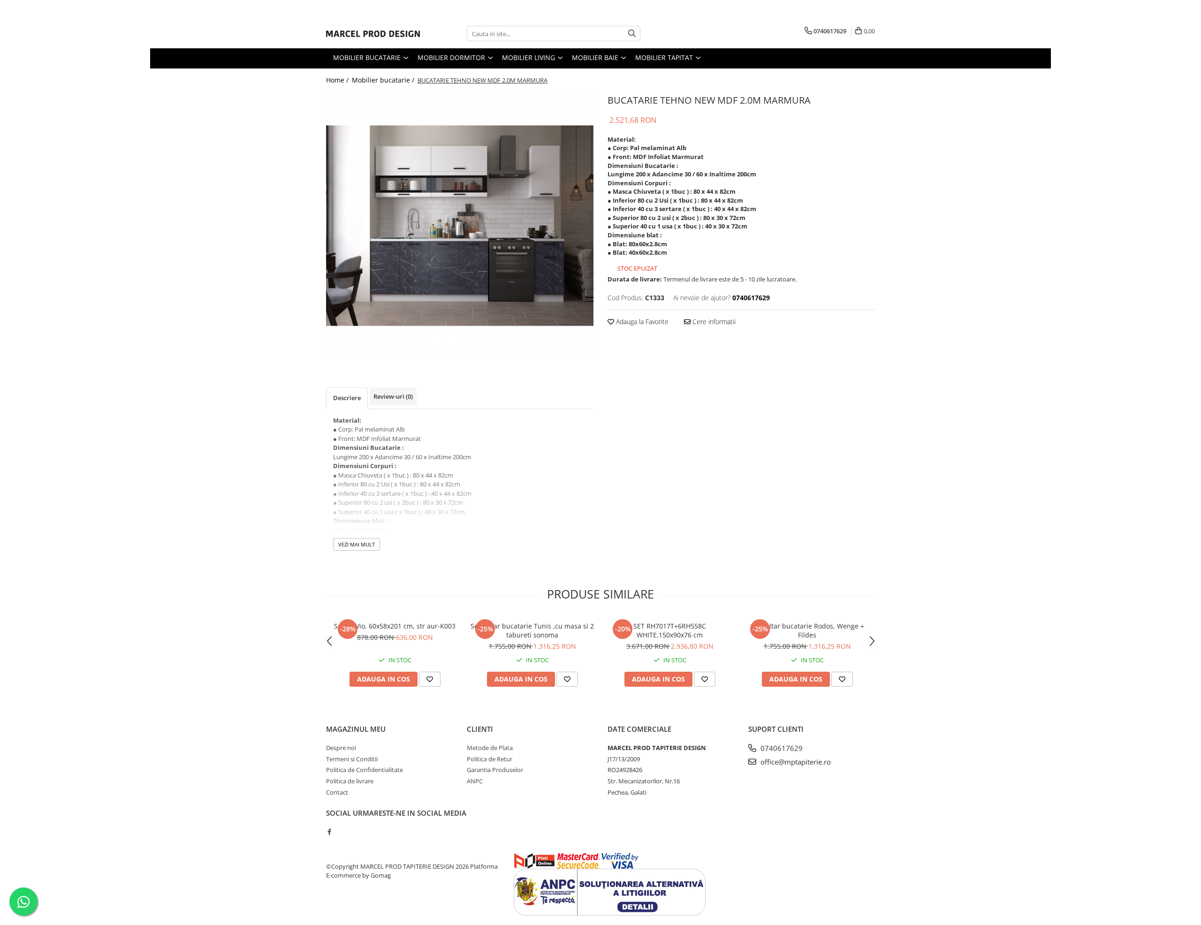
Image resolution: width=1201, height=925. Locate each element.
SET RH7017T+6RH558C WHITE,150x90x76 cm (669, 630)
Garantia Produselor (495, 770)
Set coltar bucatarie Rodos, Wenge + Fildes (807, 630)
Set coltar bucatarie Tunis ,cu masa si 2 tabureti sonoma (532, 630)
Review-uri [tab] (393, 396)
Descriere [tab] (347, 398)
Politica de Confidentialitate (364, 770)
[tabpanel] (459, 225)
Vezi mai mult (356, 544)
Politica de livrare (349, 781)
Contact (337, 792)
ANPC (475, 781)
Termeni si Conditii (352, 759)
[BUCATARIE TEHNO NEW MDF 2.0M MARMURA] (459, 225)
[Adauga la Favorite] (430, 679)
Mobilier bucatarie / (384, 80)
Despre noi (341, 747)
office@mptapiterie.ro (795, 761)
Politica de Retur (489, 759)
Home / (338, 80)
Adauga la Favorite (641, 321)
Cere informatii (713, 321)
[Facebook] (329, 831)
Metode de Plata (490, 747)
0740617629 (781, 748)
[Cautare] (631, 33)
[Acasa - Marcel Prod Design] (373, 33)
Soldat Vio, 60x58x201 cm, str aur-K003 (395, 626)
